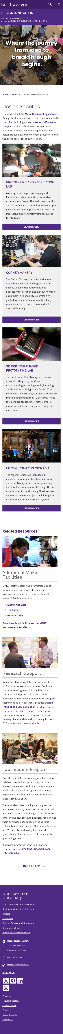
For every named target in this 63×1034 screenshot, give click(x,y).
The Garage (13, 610)
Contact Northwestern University (18, 909)
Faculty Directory (10, 1001)
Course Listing (9, 1006)
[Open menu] (59, 4)
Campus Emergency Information (18, 923)
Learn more (31, 227)
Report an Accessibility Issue (16, 933)
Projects (6, 1010)
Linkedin (20, 981)
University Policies (11, 928)
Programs (7, 996)
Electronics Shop (17, 605)
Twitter (6, 981)
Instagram (6, 988)
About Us (16, 95)
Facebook (13, 981)
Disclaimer (7, 919)
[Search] (50, 4)
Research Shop (15, 615)
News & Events (9, 1015)
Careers (6, 914)
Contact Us (7, 1020)
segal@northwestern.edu (18, 965)
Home (5, 95)
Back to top (31, 866)
